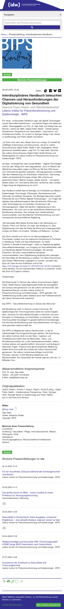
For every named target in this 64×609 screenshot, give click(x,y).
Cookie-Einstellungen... (13, 605)
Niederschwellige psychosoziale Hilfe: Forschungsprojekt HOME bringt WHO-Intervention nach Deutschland (30, 543)
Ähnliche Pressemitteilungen (32, 79)
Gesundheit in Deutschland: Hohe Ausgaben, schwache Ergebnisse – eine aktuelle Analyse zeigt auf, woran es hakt (31, 518)
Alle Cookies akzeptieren (48, 605)
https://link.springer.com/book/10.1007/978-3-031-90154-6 (27, 266)
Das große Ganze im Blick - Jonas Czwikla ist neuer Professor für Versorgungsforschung (27, 494)
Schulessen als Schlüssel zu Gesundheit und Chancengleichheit (24, 564)
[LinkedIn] (59, 91)
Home (4, 34)
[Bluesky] (55, 91)
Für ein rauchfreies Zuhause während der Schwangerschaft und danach (31, 473)
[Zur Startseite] (32, 8)
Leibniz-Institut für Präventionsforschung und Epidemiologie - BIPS (28, 112)
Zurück (7, 74)
